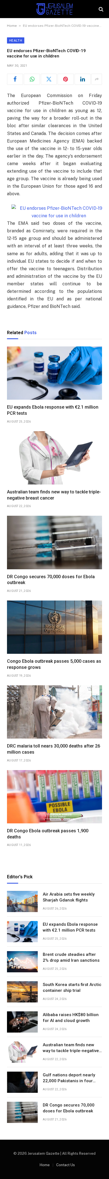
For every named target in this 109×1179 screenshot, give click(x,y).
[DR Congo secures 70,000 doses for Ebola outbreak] (54, 542)
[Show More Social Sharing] (96, 79)
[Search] (100, 9)
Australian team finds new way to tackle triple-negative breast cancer (71, 1050)
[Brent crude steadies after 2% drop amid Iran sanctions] (22, 961)
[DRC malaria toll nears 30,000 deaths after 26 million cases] (54, 712)
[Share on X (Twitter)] (49, 79)
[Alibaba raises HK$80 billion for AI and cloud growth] (22, 1022)
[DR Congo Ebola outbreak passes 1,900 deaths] (54, 796)
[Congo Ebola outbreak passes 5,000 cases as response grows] (54, 627)
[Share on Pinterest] (66, 79)
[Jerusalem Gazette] (54, 9)
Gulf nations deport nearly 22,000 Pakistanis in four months (69, 1080)
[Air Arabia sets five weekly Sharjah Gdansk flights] (22, 901)
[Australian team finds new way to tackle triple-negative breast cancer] (54, 457)
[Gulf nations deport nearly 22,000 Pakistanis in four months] (22, 1082)
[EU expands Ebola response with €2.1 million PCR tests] (54, 373)
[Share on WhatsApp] (32, 79)
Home (12, 26)
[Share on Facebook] (15, 79)
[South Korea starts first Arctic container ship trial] (22, 991)
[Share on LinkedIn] (83, 79)
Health (15, 40)
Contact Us (65, 1165)
